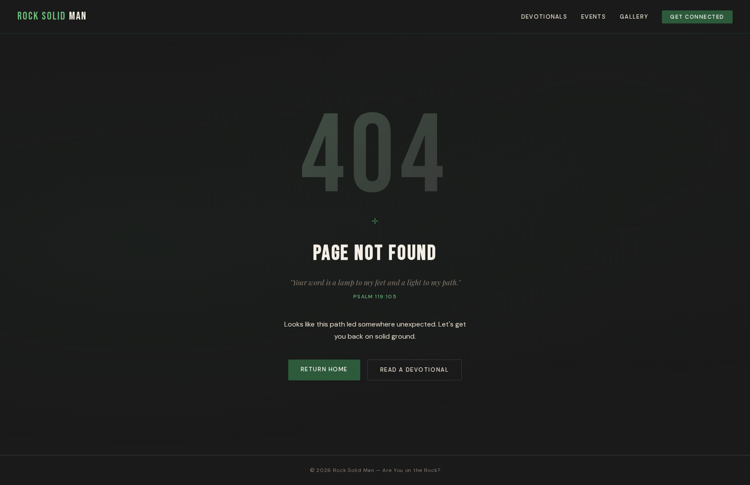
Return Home (324, 369)
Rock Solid (52, 16)
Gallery (634, 16)
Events (593, 16)
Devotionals (544, 16)
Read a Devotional (414, 369)
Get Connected (697, 16)
